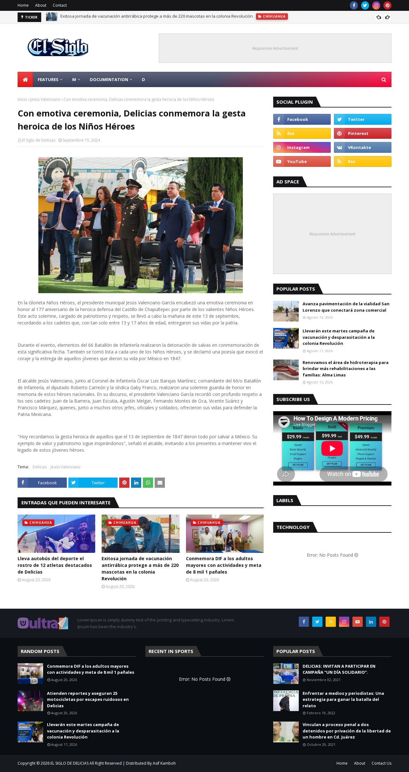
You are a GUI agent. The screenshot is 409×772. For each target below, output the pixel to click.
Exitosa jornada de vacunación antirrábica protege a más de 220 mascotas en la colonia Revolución (140, 568)
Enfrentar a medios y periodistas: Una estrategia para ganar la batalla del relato (343, 699)
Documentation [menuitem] (109, 79)
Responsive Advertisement (275, 48)
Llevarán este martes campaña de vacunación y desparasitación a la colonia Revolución (339, 337)
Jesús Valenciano (45, 99)
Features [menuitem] (48, 79)
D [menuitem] (143, 79)
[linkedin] (371, 622)
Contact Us (381, 763)
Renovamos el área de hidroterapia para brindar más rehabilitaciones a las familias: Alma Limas (346, 369)
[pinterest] (387, 5)
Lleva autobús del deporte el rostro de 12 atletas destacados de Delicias (55, 565)
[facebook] (354, 5)
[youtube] (302, 161)
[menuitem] (25, 79)
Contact (60, 5)
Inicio (22, 99)
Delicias (40, 467)
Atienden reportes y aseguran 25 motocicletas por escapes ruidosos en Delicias (88, 699)
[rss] (302, 133)
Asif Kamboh (164, 763)
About (40, 5)
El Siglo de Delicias (38, 140)
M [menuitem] (74, 79)
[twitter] (365, 5)
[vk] (362, 147)
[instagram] (376, 5)
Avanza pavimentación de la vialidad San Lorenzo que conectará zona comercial (346, 307)
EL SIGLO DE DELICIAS (69, 763)
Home (23, 5)
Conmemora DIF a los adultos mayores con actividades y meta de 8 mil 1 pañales (138, 17)
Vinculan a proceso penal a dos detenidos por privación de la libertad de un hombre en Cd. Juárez (347, 731)
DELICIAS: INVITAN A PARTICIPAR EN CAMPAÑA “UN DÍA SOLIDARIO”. (339, 669)
